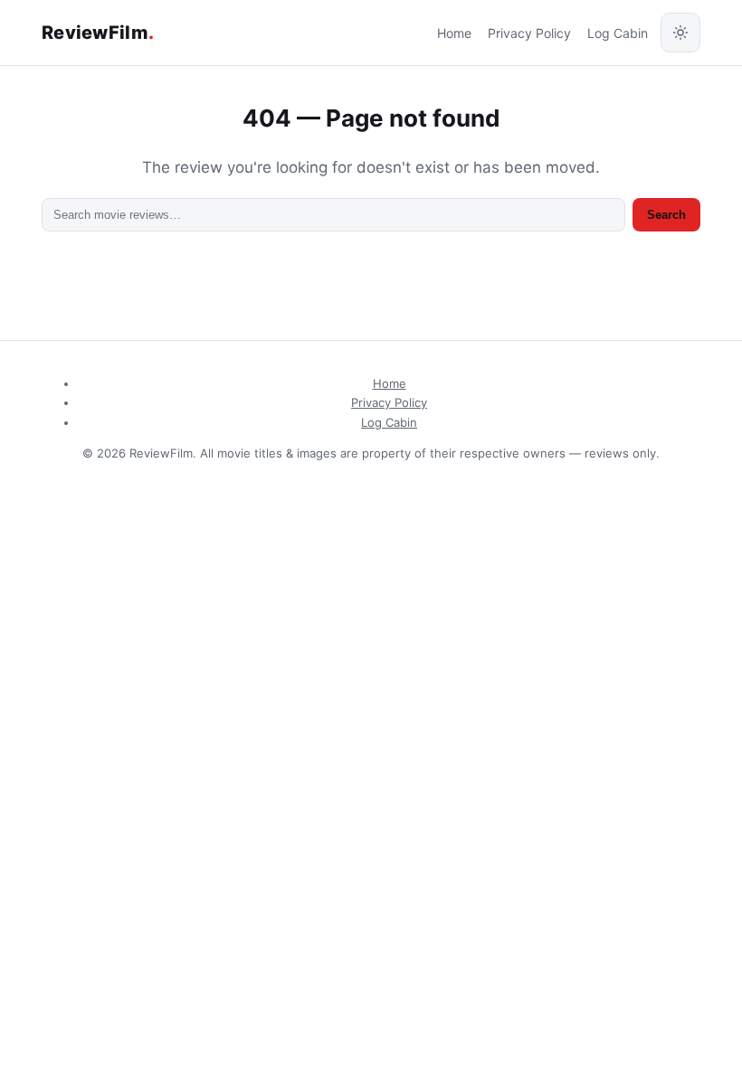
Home (454, 33)
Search (666, 215)
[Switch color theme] (680, 32)
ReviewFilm (98, 32)
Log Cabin (617, 33)
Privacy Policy (529, 33)
